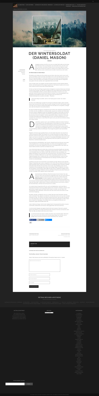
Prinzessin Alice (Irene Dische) (19, 318)
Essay (79, 325)
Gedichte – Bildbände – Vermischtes (70, 302)
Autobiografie (79, 314)
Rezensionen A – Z (56, 302)
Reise (79, 364)
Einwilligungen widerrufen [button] (69, 303)
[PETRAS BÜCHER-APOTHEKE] (15, 7)
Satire (79, 369)
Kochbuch (79, 343)
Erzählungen (79, 324)
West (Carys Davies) (33, 235)
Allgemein (79, 313)
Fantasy (79, 328)
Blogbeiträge (21, 4)
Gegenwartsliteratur (79, 331)
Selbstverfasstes (81, 4)
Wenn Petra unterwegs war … (79, 6)
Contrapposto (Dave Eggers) (19, 317)
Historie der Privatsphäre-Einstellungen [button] (51, 303)
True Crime (78, 373)
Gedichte (79, 329)
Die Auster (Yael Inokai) (19, 313)
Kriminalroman (79, 346)
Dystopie (79, 322)
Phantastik (79, 361)
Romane (79, 365)
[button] (33, 220)
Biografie (79, 318)
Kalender (79, 340)
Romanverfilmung (79, 366)
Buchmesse (79, 320)
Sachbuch (79, 368)
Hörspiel (79, 336)
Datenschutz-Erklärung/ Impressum (44, 4)
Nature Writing (79, 354)
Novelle (79, 358)
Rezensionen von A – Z (71, 4)
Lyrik (79, 351)
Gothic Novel (79, 332)
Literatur (79, 350)
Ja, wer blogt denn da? (59, 4)
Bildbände (79, 317)
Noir (79, 357)
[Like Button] (30, 222)
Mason (24, 80)
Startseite (68, 6)
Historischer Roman (49, 50)
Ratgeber (79, 362)
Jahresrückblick (79, 339)
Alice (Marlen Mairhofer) (19, 314)
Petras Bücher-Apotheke (49, 297)
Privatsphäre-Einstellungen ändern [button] (32, 303)
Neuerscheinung (79, 355)
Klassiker (79, 342)
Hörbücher (23, 72)
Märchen (79, 353)
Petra (31, 245)
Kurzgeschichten (79, 347)
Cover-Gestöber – (30, 4)
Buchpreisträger (79, 321)
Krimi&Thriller (79, 344)
